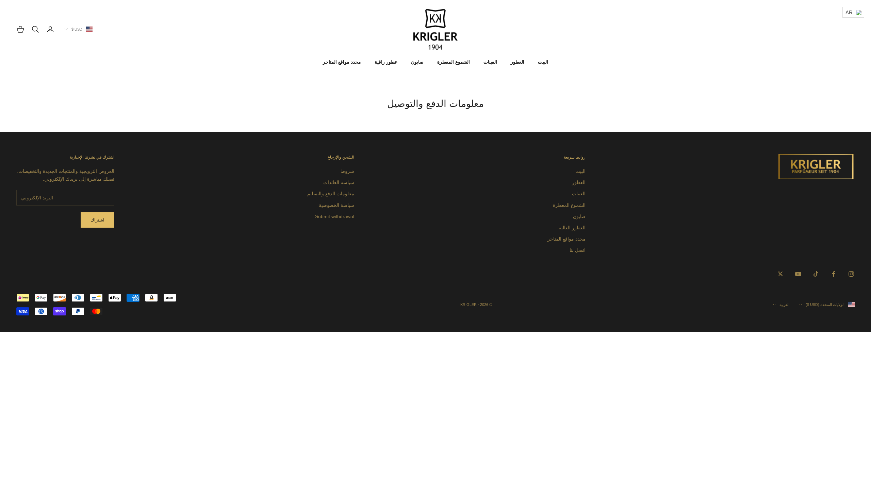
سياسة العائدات (338, 182)
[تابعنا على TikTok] (815, 274)
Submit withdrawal (334, 216)
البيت (543, 62)
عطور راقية (386, 62)
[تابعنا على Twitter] (780, 274)
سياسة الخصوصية (336, 205)
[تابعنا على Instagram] (851, 274)
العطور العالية (572, 227)
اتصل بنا (578, 250)
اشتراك (97, 220)
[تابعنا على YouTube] (798, 274)
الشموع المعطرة (453, 62)
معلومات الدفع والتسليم (330, 193)
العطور (517, 62)
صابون (417, 62)
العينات (490, 62)
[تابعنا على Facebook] (833, 274)
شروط (347, 171)
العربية (784, 305)
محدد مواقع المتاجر (342, 62)
